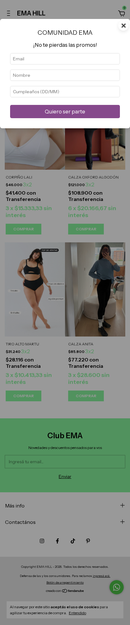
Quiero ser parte (65, 111)
